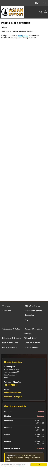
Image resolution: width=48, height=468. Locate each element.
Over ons (6, 306)
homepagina (23, 36)
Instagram (18, 397)
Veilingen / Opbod (31, 347)
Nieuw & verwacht (9, 347)
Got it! (38, 464)
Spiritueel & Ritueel (32, 343)
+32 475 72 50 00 (10, 385)
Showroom (6, 310)
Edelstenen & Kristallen (11, 338)
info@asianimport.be (12, 392)
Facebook (8, 397)
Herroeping (29, 315)
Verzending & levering (33, 310)
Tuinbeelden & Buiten (11, 329)
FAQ (26, 320)
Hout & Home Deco (10, 343)
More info (21, 466)
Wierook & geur (30, 338)
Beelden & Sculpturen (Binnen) (33, 331)
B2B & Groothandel (32, 306)
